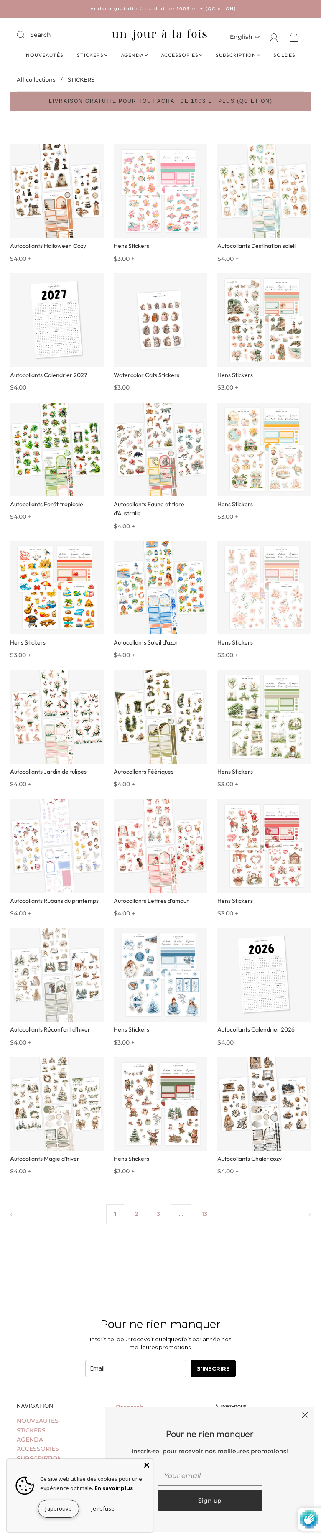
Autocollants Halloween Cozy (48, 246)
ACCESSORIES (180, 55)
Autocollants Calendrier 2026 (256, 1029)
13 (204, 1214)
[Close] (147, 1465)
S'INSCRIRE (213, 1368)
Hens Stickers (131, 246)
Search (40, 34)
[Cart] (294, 36)
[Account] (274, 36)
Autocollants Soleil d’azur (146, 642)
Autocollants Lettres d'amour (151, 901)
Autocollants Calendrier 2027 (48, 375)
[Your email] (210, 1476)
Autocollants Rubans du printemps (54, 901)
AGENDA (132, 55)
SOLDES (284, 55)
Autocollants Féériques (143, 771)
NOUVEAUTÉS (45, 55)
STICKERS (90, 55)
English (242, 37)
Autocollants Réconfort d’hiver (50, 1029)
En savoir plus (113, 1488)
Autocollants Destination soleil (256, 246)
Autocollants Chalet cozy (249, 1158)
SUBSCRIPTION (236, 55)
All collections (36, 79)
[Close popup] (305, 1416)
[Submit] (26, 34)
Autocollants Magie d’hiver (44, 1158)
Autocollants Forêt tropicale (46, 504)
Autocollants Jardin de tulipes (48, 771)
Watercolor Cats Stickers (146, 375)
